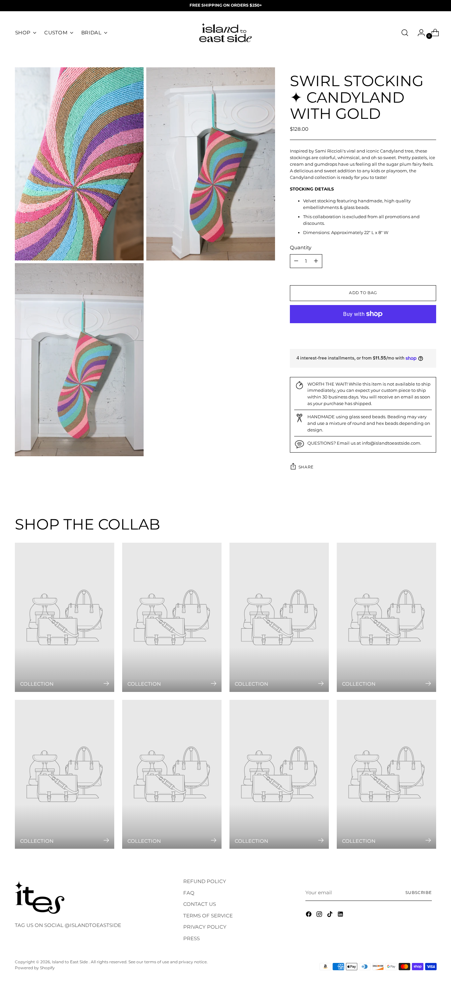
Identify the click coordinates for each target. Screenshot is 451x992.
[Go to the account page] (418, 32)
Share (306, 467)
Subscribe (418, 892)
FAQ (188, 893)
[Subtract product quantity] (316, 261)
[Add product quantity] (296, 261)
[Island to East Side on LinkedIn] (341, 915)
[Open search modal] (404, 32)
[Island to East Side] (225, 33)
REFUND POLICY (204, 881)
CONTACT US (199, 904)
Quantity (300, 247)
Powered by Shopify (35, 968)
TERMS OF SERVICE (208, 915)
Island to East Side (70, 962)
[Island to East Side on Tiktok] (330, 915)
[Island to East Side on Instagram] (320, 915)
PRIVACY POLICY (204, 927)
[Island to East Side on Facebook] (309, 915)
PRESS (191, 938)
